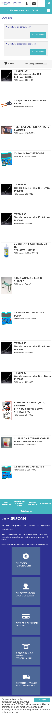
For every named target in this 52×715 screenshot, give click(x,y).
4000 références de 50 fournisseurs (19, 535)
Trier (25, 64)
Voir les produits (38, 35)
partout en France (27, 545)
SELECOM (6, 545)
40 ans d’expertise (11, 526)
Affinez (11, 64)
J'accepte (42, 700)
